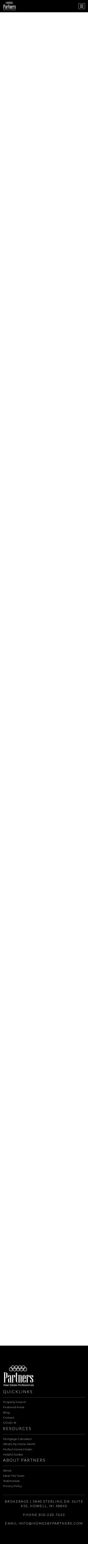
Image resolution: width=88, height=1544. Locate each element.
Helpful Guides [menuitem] (13, 1454)
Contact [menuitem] (8, 1417)
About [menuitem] (7, 1470)
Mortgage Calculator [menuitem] (17, 1439)
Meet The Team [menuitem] (13, 1475)
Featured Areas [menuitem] (13, 1407)
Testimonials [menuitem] (11, 1481)
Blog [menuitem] (6, 1412)
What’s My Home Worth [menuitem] (19, 1444)
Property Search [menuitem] (14, 1402)
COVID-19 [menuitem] (9, 1422)
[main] (44, 673)
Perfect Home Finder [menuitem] (17, 1449)
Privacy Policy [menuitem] (12, 1486)
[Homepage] (9, 6)
